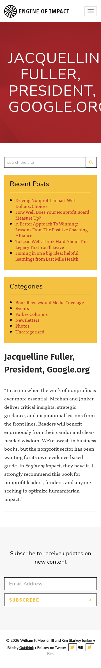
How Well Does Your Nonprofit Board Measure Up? (52, 214)
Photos (22, 325)
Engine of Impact (44, 11)
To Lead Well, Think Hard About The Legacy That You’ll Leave (51, 244)
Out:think (26, 647)
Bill (80, 647)
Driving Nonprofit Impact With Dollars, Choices (46, 203)
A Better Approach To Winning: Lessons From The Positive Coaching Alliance (51, 229)
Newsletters (27, 319)
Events (22, 308)
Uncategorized (29, 331)
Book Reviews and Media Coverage (49, 302)
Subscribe (24, 600)
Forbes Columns (31, 314)
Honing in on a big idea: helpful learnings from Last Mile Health (47, 255)
